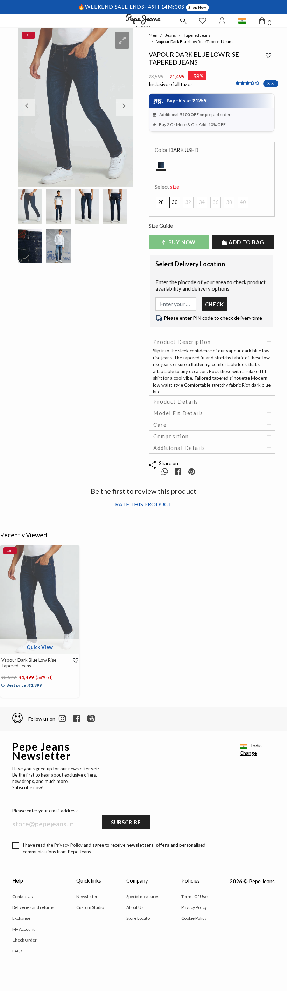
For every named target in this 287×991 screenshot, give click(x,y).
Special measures (142, 896)
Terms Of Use (194, 896)
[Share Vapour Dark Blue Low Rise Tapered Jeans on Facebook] (179, 471)
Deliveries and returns (33, 907)
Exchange (21, 918)
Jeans (170, 35)
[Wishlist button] (202, 20)
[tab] (212, 341)
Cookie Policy (193, 918)
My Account (23, 929)
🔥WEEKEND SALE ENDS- (113, 7)
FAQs (17, 950)
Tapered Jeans (197, 35)
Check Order (24, 940)
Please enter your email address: (45, 810)
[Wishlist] (72, 661)
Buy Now (181, 242)
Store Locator (139, 918)
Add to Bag (246, 242)
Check (214, 304)
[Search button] (183, 20)
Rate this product (143, 504)
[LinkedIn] (62, 718)
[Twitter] (91, 718)
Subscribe (126, 822)
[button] (26, 107)
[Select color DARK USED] (161, 165)
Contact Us (22, 896)
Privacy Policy (68, 845)
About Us (135, 907)
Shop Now (197, 7)
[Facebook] (77, 718)
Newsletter (87, 896)
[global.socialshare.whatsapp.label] (164, 471)
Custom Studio (90, 907)
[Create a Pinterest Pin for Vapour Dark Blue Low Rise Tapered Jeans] (191, 471)
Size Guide (161, 225)
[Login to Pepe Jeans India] (222, 20)
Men (153, 35)
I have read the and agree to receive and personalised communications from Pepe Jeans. (114, 848)
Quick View (40, 647)
